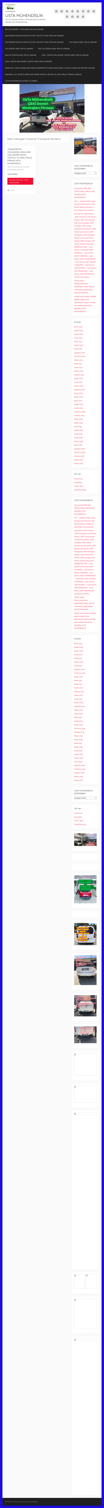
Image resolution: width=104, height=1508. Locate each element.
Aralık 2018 (78, 438)
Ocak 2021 (78, 382)
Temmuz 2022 (79, 356)
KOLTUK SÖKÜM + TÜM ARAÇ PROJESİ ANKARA (24, 29)
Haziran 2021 (79, 375)
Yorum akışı (78, 486)
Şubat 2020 (78, 404)
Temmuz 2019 (79, 412)
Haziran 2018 (79, 456)
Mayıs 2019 (78, 419)
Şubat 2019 (78, 430)
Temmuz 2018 (79, 452)
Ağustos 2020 (79, 390)
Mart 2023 (78, 342)
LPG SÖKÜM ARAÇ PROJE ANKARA (83, 42)
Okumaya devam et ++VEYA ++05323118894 (18, 181)
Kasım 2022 (78, 345)
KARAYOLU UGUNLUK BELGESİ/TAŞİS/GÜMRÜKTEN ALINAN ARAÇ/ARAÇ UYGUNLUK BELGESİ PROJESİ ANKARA (50, 68)
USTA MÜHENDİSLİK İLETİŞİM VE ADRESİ (21, 81)
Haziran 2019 (79, 415)
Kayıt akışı (78, 482)
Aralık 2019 (78, 408)
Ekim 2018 (78, 445)
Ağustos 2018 (79, 449)
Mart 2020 (78, 401)
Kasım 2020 (78, 386)
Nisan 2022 (78, 360)
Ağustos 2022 (79, 353)
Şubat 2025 (78, 330)
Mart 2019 (78, 426)
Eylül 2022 (78, 349)
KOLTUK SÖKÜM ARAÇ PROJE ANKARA (54, 49)
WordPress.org (80, 490)
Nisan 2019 (78, 423)
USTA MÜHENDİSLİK (24, 15)
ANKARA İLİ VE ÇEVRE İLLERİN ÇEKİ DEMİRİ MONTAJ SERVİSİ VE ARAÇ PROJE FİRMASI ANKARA (43, 74)
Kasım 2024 (78, 334)
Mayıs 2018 (78, 460)
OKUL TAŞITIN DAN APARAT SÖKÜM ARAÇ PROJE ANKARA (65, 55)
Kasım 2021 (78, 371)
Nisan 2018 (78, 463)
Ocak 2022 (78, 367)
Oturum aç (78, 479)
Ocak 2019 (78, 434)
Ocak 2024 (78, 338)
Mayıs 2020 (78, 393)
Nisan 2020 (78, 397)
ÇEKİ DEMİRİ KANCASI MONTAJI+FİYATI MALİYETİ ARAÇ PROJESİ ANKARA (34, 36)
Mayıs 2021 (78, 378)
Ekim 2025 (78, 327)
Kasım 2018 (78, 441)
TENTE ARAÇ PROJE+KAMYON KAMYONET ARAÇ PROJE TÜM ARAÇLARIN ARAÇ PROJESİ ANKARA (84, 287)
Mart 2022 (78, 364)
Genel (12, 190)
